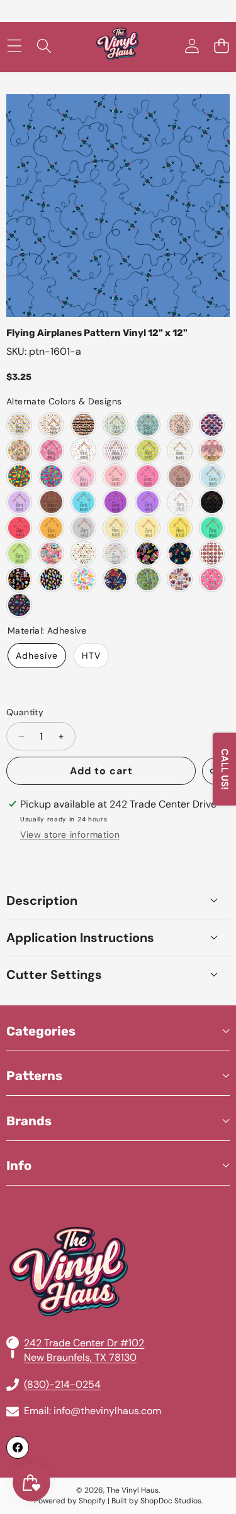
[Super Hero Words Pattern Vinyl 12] (212, 425)
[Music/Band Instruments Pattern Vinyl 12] (180, 579)
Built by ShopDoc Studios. (157, 1501)
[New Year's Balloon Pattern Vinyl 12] (212, 451)
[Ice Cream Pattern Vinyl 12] (51, 579)
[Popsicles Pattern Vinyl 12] (212, 579)
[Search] (44, 46)
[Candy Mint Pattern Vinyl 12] (148, 451)
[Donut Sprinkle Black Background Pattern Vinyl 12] (212, 502)
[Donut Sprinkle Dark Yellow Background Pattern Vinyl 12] (180, 528)
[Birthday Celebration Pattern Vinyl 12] (180, 425)
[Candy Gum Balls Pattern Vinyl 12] (115, 451)
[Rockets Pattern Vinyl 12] (180, 554)
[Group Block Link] (118, 1241)
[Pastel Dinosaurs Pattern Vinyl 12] (83, 579)
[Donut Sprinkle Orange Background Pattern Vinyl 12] (51, 528)
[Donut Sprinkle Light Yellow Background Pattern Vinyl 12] (115, 528)
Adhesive (37, 655)
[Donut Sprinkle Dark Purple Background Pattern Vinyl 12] (115, 502)
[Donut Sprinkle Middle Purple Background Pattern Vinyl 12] (148, 502)
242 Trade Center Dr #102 (84, 1342)
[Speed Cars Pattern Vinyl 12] (115, 579)
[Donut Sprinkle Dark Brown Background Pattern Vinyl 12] (51, 502)
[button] (221, 46)
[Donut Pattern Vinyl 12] (51, 554)
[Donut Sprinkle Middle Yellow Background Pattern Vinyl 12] (148, 528)
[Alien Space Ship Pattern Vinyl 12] (19, 605)
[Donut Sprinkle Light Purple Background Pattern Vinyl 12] (19, 502)
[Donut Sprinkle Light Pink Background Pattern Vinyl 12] (83, 476)
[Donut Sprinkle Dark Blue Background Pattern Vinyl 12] (83, 502)
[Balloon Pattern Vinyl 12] (83, 554)
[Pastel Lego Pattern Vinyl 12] (51, 476)
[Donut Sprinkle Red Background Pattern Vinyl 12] (19, 528)
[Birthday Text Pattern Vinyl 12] (115, 554)
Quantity (24, 712)
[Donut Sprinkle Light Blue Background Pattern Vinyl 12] (212, 476)
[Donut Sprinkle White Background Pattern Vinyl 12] (180, 502)
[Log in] (191, 46)
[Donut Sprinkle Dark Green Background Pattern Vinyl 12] (212, 528)
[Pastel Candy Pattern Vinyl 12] (51, 451)
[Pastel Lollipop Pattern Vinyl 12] (19, 451)
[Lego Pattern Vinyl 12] (19, 476)
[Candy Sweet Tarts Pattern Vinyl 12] (180, 451)
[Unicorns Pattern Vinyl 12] (148, 425)
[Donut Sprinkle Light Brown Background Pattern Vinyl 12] (180, 476)
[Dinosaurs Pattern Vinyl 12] (19, 425)
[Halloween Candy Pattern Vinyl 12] (51, 425)
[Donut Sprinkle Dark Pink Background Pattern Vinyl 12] (148, 476)
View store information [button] (70, 834)
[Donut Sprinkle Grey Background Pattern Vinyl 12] (83, 528)
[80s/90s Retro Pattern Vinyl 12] (148, 554)
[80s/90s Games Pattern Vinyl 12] (19, 579)
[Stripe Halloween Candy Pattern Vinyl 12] (83, 425)
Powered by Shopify (70, 1501)
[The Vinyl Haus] (117, 46)
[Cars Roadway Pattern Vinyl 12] (148, 579)
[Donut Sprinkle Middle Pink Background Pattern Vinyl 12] (115, 476)
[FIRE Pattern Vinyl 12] (212, 554)
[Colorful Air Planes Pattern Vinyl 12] (115, 425)
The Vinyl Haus (132, 1490)
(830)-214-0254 (62, 1384)
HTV (91, 655)
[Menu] (14, 46)
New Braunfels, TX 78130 (80, 1357)
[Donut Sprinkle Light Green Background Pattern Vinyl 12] (19, 554)
